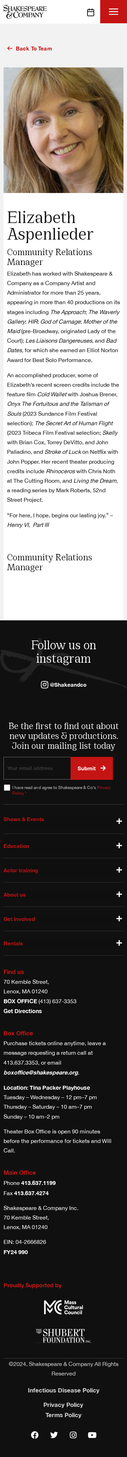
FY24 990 (16, 1251)
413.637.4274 (31, 1193)
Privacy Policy (63, 1404)
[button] (114, 11)
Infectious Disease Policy (63, 1390)
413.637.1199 (38, 1182)
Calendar (93, 12)
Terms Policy (63, 1415)
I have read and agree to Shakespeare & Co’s (61, 790)
